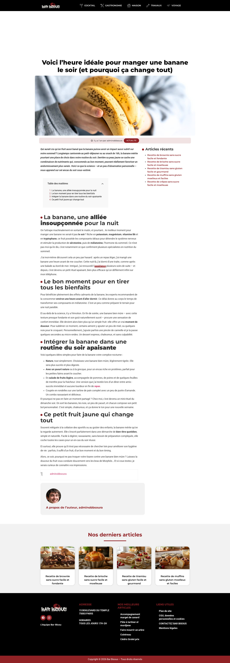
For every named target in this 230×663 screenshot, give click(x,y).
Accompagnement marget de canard (130, 616)
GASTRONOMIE (113, 5)
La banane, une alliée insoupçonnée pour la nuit (74, 190)
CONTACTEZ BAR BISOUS (173, 623)
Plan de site (165, 611)
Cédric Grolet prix (129, 639)
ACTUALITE (131, 140)
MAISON (136, 5)
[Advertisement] (115, 31)
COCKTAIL (89, 5)
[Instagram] (49, 617)
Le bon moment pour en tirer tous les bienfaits (73, 193)
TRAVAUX (156, 5)
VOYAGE (176, 5)
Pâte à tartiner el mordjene (129, 624)
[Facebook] (43, 617)
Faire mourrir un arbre (132, 630)
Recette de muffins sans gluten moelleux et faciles (172, 580)
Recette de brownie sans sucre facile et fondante (58, 580)
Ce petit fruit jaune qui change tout (68, 199)
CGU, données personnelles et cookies (171, 617)
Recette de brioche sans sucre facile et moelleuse (96, 580)
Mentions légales (168, 628)
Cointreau (125, 634)
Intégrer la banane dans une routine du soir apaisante (77, 196)
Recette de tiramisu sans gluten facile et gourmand (134, 580)
